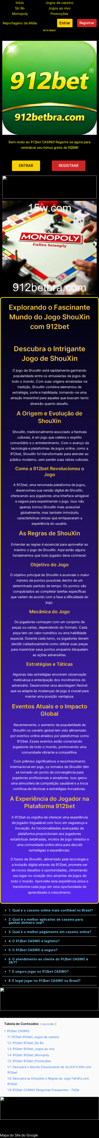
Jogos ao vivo (59, 8)
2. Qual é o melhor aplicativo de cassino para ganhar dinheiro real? (46, 921)
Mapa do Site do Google (19, 1135)
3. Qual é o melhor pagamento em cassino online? (50, 932)
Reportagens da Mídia (20, 23)
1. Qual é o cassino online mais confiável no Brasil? (51, 910)
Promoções (59, 14)
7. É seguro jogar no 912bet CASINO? (39, 972)
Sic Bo (20, 8)
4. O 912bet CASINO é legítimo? (34, 941)
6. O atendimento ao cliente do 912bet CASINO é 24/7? (48, 961)
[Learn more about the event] (49, 187)
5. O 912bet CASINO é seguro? (33, 950)
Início (20, 3)
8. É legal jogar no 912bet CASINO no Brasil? (45, 981)
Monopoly (20, 14)
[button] (49, 910)
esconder (48, 1024)
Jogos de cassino (59, 3)
